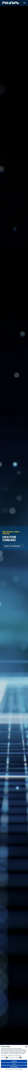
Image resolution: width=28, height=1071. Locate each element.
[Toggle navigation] (24, 2)
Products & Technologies (12, 546)
